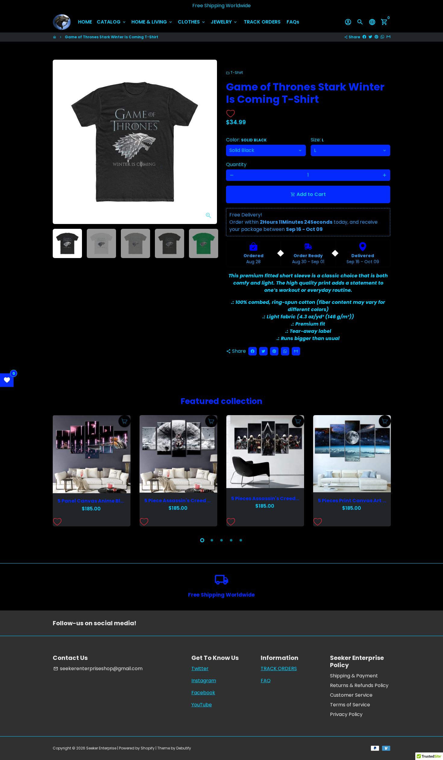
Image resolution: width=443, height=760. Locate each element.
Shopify (148, 748)
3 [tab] (221, 540)
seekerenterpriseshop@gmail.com (98, 668)
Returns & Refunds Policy (359, 685)
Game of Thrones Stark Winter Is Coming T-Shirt (111, 36)
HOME (85, 21)
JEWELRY (224, 21)
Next (209, 142)
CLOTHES (192, 21)
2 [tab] (211, 540)
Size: (317, 139)
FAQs (293, 21)
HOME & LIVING (152, 21)
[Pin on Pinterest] (376, 36)
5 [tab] (240, 540)
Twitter (200, 668)
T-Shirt (234, 72)
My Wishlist (7, 380)
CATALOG (112, 21)
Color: (246, 139)
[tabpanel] (91, 470)
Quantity (236, 164)
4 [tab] (231, 540)
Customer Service (351, 695)
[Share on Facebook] (364, 36)
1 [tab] (202, 540)
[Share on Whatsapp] (382, 36)
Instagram (203, 680)
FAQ (266, 680)
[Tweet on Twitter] (370, 36)
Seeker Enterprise (101, 748)
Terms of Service (350, 704)
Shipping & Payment (354, 675)
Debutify (183, 748)
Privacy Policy (346, 714)
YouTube (201, 704)
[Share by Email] (388, 36)
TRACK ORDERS (262, 21)
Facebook (203, 692)
